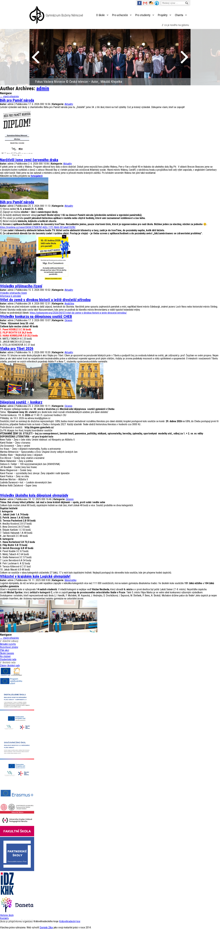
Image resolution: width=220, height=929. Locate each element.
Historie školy (7, 915)
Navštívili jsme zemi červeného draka (29, 160)
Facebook (139, 3)
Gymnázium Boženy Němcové (64, 15)
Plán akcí (4, 650)
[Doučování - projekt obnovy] (17, 782)
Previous (35, 57)
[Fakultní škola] (17, 812)
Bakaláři (157, 3)
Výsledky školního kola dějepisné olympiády (34, 495)
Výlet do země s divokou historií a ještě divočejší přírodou (45, 300)
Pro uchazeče (120, 15)
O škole (100, 15)
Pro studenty (142, 15)
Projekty (162, 15)
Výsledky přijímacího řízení (21, 286)
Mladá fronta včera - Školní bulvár (16, 920)
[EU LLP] (11, 684)
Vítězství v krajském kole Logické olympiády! (35, 576)
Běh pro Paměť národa (17, 100)
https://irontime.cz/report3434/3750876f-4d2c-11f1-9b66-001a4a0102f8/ (38, 227)
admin (42, 88)
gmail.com (145, 3)
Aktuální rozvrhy (8, 644)
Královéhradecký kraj (69, 921)
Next (184, 57)
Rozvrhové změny (9, 647)
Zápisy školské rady (10, 665)
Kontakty (4, 918)
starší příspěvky (9, 96)
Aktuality (69, 104)
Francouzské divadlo (48, 82)
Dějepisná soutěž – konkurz (21, 402)
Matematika (70, 580)
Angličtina (69, 303)
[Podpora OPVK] (11, 675)
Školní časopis (7, 653)
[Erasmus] (17, 801)
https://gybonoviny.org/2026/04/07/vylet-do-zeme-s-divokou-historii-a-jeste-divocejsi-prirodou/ (78, 312)
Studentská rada (8, 659)
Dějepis (68, 320)
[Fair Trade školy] (17, 733)
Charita (179, 15)
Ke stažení (5, 656)
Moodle (151, 3)
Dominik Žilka (46, 927)
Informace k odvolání (10, 296)
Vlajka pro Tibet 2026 (16, 348)
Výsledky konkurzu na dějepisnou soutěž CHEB (36, 316)
